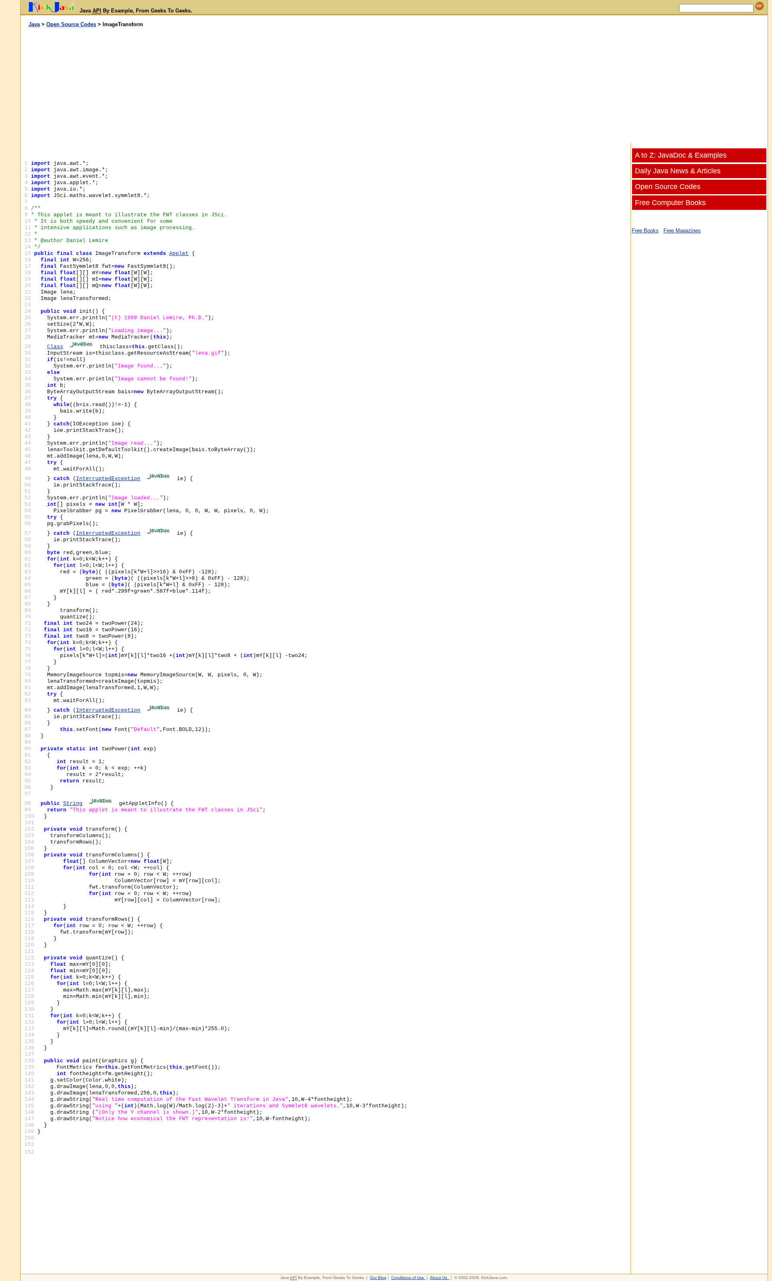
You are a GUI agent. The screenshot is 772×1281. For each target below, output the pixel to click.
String (72, 804)
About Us (438, 1277)
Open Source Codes (71, 24)
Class (55, 347)
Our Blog (378, 1277)
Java (34, 24)
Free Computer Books (670, 203)
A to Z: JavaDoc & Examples (681, 155)
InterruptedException (108, 479)
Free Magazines (682, 231)
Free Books (645, 231)
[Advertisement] (207, 85)
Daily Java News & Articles (678, 171)
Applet (179, 253)
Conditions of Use (407, 1277)
